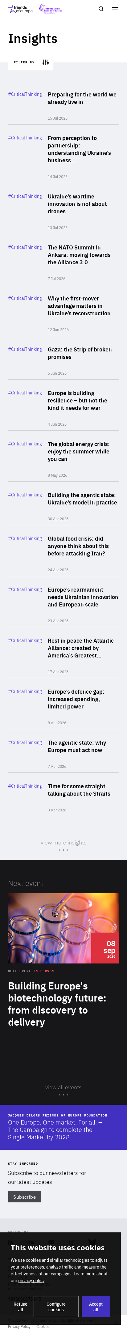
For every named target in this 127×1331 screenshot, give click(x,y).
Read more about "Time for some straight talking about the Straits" (63, 794)
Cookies (43, 1326)
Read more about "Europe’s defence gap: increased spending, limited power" (63, 703)
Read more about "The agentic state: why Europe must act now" (63, 750)
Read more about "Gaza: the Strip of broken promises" (63, 357)
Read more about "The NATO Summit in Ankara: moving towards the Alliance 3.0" (63, 259)
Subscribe (24, 1196)
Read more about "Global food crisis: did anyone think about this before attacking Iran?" (63, 550)
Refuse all (20, 1306)
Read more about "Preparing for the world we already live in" (63, 102)
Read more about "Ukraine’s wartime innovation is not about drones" (63, 208)
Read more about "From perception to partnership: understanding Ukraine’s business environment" (63, 154)
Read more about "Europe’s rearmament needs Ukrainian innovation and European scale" (63, 601)
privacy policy (31, 1280)
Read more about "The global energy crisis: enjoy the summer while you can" (63, 456)
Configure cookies (56, 1306)
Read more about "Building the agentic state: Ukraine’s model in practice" (63, 503)
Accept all (96, 1306)
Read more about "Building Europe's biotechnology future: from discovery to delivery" (63, 977)
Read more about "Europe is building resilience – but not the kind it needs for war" (63, 405)
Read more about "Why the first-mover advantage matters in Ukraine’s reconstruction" (63, 310)
